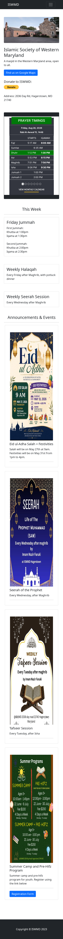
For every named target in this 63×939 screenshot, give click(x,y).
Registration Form (23, 894)
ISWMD (13, 4)
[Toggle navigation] (50, 4)
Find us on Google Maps (21, 72)
